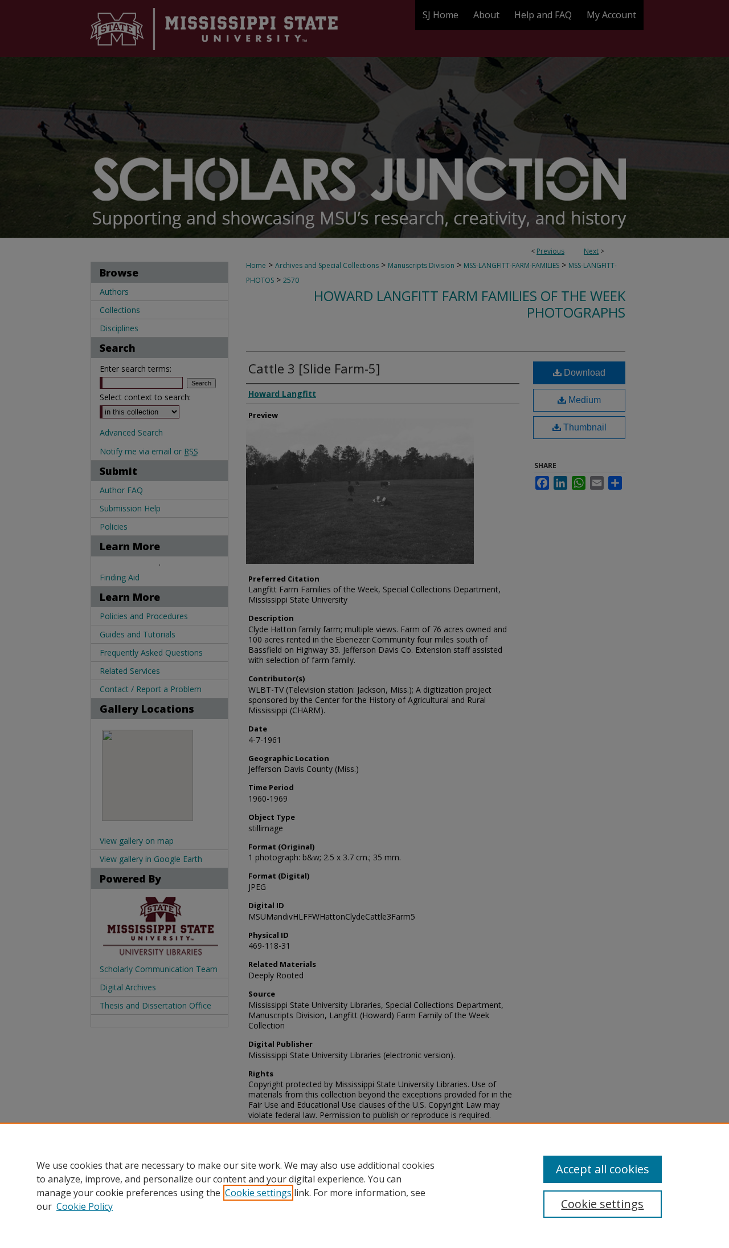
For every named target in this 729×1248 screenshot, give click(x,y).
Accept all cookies (602, 1169)
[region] (364, 1185)
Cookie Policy (84, 1206)
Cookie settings (258, 1192)
